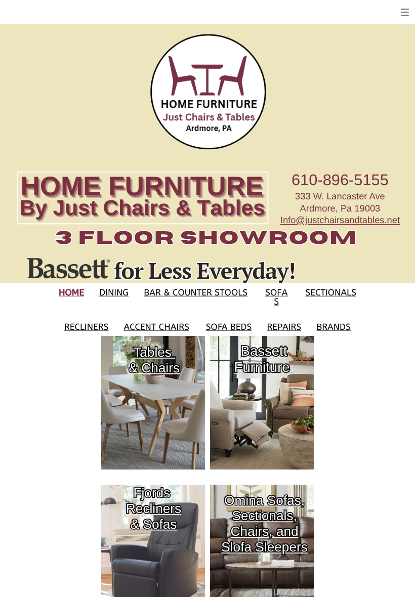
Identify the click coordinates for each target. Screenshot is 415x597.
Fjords (151, 492)
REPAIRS (284, 327)
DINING (114, 292)
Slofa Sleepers (264, 547)
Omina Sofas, (264, 500)
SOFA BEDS (229, 327)
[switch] (405, 12)
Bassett (264, 351)
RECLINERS (86, 327)
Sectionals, (264, 515)
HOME (71, 292)
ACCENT (140, 327)
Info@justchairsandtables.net (340, 221)
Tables (152, 352)
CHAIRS (174, 327)
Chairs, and (264, 531)
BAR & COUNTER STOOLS (195, 292)
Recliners (153, 508)
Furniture (262, 367)
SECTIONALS (330, 292)
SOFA (276, 292)
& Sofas (154, 524)
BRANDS (333, 327)
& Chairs (154, 367)
